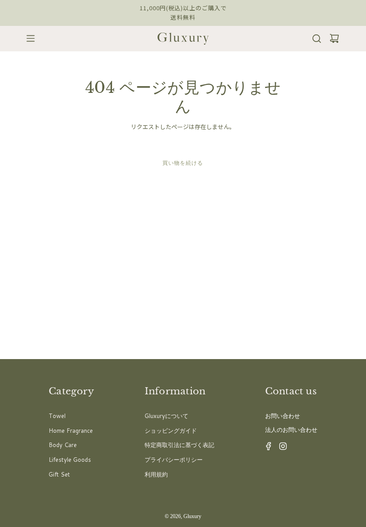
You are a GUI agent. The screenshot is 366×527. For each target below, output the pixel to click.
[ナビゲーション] (27, 38)
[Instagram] (280, 448)
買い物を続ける (182, 163)
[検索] (314, 38)
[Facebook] (266, 448)
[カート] (331, 38)
